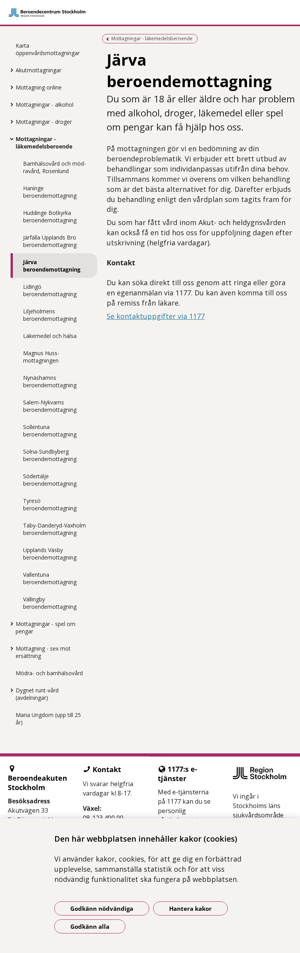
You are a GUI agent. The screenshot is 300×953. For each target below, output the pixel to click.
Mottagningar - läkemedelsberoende (44, 142)
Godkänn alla (89, 926)
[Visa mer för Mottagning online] (10, 87)
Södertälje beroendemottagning (50, 479)
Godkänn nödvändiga (101, 908)
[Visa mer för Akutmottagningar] (10, 70)
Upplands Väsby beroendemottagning (50, 553)
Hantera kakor (190, 908)
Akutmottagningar (38, 70)
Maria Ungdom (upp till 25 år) (48, 718)
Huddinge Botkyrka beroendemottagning (50, 216)
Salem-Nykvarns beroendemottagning (50, 406)
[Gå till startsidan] (150, 12)
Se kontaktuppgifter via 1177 (156, 316)
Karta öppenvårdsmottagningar (48, 49)
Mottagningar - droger (44, 121)
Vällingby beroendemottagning (50, 602)
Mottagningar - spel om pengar (45, 627)
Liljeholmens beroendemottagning (50, 315)
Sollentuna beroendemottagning (50, 430)
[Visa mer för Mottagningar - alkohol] (10, 104)
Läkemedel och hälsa (50, 336)
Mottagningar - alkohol (44, 104)
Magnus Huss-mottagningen (41, 356)
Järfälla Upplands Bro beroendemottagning (50, 241)
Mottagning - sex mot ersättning (43, 652)
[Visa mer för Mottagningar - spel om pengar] (10, 623)
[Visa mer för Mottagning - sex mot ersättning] (10, 648)
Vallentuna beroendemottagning (50, 578)
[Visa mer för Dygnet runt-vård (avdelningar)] (10, 690)
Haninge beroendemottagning (50, 191)
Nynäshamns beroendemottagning (50, 381)
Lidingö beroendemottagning (50, 290)
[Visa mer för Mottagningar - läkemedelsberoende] (10, 138)
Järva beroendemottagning (51, 265)
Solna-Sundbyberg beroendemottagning (50, 455)
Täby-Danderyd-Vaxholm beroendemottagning (54, 529)
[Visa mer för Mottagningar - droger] (10, 121)
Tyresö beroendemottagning (50, 504)
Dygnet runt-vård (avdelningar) (37, 694)
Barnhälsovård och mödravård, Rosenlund (54, 167)
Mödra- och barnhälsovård (49, 673)
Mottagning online (39, 87)
